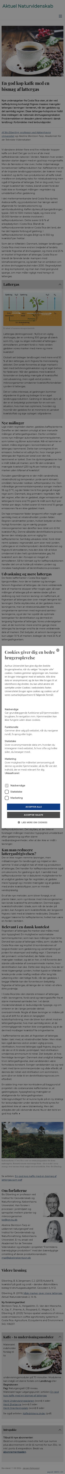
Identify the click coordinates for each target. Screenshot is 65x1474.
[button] (32, 822)
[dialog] (32, 737)
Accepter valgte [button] (33, 814)
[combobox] (57, 650)
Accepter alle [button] (34, 806)
